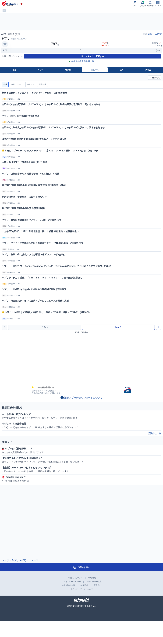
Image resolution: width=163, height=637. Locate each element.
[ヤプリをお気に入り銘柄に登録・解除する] (5, 44)
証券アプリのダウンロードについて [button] (83, 397)
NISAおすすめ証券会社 (41, 425)
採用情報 (84, 585)
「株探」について (75, 578)
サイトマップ (76, 589)
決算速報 (31, 84)
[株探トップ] (10, 3)
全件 (5, 84)
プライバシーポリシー (71, 581)
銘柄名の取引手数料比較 (82, 61)
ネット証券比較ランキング (40, 416)
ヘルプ (90, 589)
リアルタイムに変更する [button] (92, 56)
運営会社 (97, 585)
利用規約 (92, 578)
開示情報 (42, 84)
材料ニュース (17, 84)
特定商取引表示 (68, 585)
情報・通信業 (154, 34)
